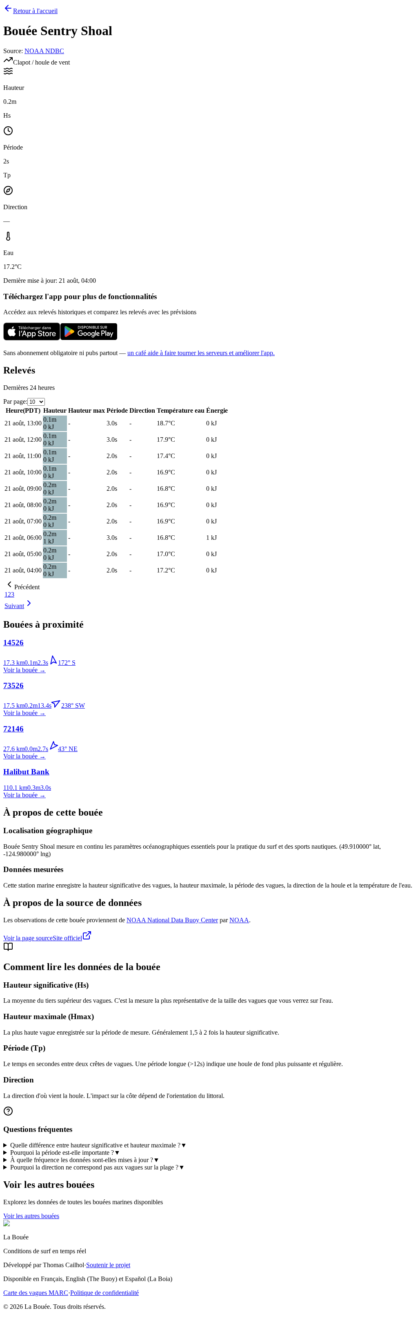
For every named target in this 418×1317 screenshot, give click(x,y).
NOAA (239, 920)
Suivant (14, 605)
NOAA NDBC (44, 50)
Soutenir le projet (108, 1264)
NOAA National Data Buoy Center (172, 920)
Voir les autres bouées (31, 1215)
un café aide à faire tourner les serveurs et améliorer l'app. (201, 352)
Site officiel (67, 938)
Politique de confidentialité (104, 1292)
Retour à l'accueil (35, 10)
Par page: (15, 401)
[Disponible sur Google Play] (89, 338)
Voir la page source (28, 938)
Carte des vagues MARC (35, 1292)
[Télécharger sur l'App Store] (31, 338)
